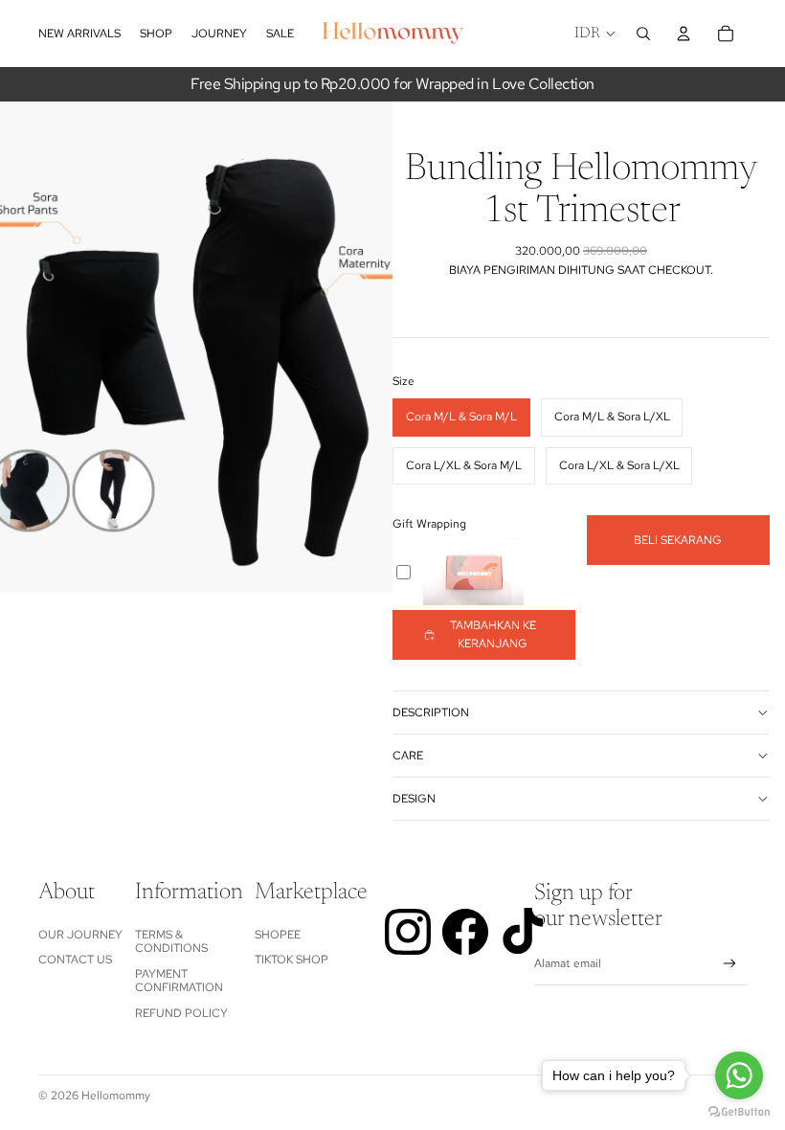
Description (430, 712)
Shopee (278, 934)
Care (407, 755)
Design (414, 798)
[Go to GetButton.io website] (739, 1111)
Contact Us (75, 959)
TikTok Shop (291, 959)
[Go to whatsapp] (739, 1075)
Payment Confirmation (179, 980)
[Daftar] (730, 964)
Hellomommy (115, 1095)
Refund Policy (181, 1013)
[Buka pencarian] (643, 33)
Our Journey (80, 934)
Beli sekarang (678, 540)
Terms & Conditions (171, 941)
